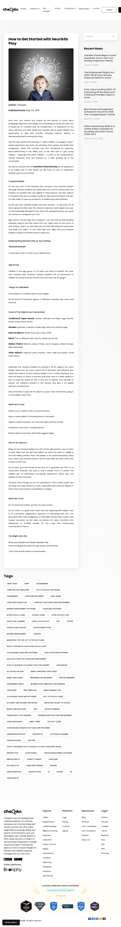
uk (71, 772)
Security (104, 822)
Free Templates (89, 831)
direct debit (34, 721)
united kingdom (14, 772)
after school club (60, 615)
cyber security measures (18, 590)
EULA (103, 840)
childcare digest (14, 721)
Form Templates (89, 826)
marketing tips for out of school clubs (25, 640)
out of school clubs (53, 696)
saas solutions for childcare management (26, 659)
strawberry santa (15, 684)
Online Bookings (49, 826)
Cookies (104, 826)
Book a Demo (11, 922)
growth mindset (52, 709)
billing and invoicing (16, 709)
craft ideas (12, 583)
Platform (34, 8)
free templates (30, 690)
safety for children (16, 621)
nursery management (16, 634)
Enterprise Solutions (47, 868)
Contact (96, 8)
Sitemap (105, 853)
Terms (104, 831)
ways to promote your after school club (26, 646)
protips (31, 740)
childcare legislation (17, 602)
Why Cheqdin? (47, 9)
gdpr (26, 583)
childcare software (52, 609)
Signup (65, 831)
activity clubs (54, 721)
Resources (84, 8)
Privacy (104, 817)
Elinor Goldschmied (17, 151)
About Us (86, 840)
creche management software (58, 753)
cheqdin (37, 634)
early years (56, 596)
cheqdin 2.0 (37, 734)
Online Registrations (48, 819)
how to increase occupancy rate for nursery (28, 665)
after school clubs (16, 615)
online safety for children (19, 715)
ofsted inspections (42, 627)
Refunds (104, 835)
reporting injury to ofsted (57, 703)
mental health (13, 759)
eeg (58, 621)
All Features (48, 875)
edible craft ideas (15, 678)
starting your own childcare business (52, 602)
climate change (34, 759)
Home (23, 8)
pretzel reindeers (67, 678)
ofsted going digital (16, 627)
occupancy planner (59, 734)
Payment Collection (47, 837)
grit (35, 709)
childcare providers (34, 596)
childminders (42, 583)
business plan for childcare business (55, 715)
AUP (103, 844)
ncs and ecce (13, 765)
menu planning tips (52, 690)
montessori (62, 665)
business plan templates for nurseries (48, 684)
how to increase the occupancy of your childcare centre (34, 747)
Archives (85, 822)
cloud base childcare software (21, 696)
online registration (16, 734)
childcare (53, 759)
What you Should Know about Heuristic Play (28, 542)
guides (60, 772)
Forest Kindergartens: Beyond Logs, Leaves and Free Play (33, 545)
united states (34, 772)
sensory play (12, 753)
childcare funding (34, 765)
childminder (12, 596)
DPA (103, 848)
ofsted (70, 621)
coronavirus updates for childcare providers (28, 728)
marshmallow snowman (41, 678)
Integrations (70, 8)
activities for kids (15, 671)
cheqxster (11, 690)
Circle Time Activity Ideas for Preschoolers (27, 551)
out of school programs (48, 590)
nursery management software (21, 609)
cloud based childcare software (22, 652)
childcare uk (13, 778)
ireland (53, 765)
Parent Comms (49, 844)
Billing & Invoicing (50, 831)
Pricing (57, 8)
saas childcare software (56, 652)
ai (49, 772)
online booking (14, 740)
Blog (84, 817)
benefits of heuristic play (46, 166)
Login (109, 10)
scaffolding (31, 753)
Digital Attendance (48, 850)
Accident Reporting (47, 859)
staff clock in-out (41, 621)
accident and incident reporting (22, 703)
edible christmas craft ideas (44, 671)
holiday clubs (38, 615)
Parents (85, 835)
